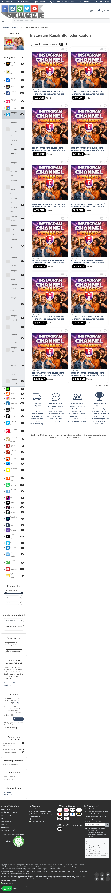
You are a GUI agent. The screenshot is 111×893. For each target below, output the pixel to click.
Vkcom (16, 548)
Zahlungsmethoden (9, 812)
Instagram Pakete (16, 261)
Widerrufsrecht (7, 809)
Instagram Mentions (16, 245)
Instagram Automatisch (16, 129)
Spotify (16, 485)
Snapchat (16, 470)
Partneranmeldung (10, 764)
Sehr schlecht (10, 715)
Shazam (16, 464)
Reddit (16, 459)
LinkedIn (16, 403)
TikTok (16, 507)
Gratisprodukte (9, 685)
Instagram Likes (16, 218)
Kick (16, 389)
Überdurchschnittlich (13, 708)
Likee (16, 398)
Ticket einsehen (9, 780)
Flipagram (16, 101)
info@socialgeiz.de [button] (39, 819)
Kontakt (4, 824)
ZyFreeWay (16, 575)
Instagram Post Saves (16, 288)
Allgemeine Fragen (13, 752)
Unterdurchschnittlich (14, 713)
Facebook (16, 93)
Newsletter (8, 794)
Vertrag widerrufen (8, 830)
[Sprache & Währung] (91, 11)
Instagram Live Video (16, 230)
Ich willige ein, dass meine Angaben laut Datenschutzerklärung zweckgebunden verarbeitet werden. (97, 832)
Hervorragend (10, 706)
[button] (61, 44)
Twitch (16, 530)
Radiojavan (16, 452)
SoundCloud (16, 478)
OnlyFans (16, 423)
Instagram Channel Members (16, 149)
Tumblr (16, 525)
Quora (16, 446)
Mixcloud (16, 409)
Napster (16, 416)
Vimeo (16, 543)
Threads (16, 498)
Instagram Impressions (16, 205)
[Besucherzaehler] (7, 883)
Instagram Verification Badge (16, 365)
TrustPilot (16, 518)
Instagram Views (16, 381)
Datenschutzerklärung (94, 842)
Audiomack (16, 63)
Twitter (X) (16, 536)
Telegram (16, 491)
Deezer (16, 87)
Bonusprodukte (10, 683)
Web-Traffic (16, 554)
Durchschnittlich (12, 710)
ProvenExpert (16, 439)
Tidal (16, 503)
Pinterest (16, 431)
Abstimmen (18, 719)
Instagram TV (16, 350)
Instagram (16, 114)
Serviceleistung (56, 869)
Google (16, 108)
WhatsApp (16, 562)
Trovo (16, 512)
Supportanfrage (9, 776)
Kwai (16, 394)
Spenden (13, 880)
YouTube (16, 569)
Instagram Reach (16, 318)
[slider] (5, 593)
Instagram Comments (16, 169)
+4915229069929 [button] (38, 821)
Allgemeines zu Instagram (13, 744)
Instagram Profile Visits (16, 304)
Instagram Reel (16, 327)
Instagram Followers (16, 187)
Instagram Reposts (16, 338)
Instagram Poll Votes (16, 275)
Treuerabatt (8, 792)
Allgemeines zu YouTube (13, 749)
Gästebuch (5, 827)
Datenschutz (6, 815)
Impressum (6, 821)
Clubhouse (16, 72)
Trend (15, 703)
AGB (3, 818)
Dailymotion (16, 80)
